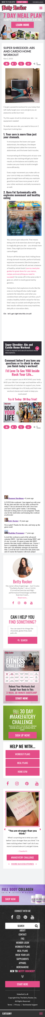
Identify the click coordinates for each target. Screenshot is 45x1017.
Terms (10, 1005)
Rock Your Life (22, 955)
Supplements (22, 959)
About (22, 930)
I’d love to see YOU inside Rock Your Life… (22, 372)
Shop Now (10, 899)
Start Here (22, 2)
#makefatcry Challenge (22, 857)
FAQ (22, 938)
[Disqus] (22, 463)
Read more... (22, 597)
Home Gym (22, 771)
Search (24, 640)
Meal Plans (22, 763)
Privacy (17, 1005)
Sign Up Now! (22, 735)
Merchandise (22, 967)
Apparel (22, 963)
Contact (22, 934)
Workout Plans (22, 754)
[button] (41, 8)
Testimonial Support (30, 1005)
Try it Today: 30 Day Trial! (22, 399)
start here (22, 984)
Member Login (38, 2)
